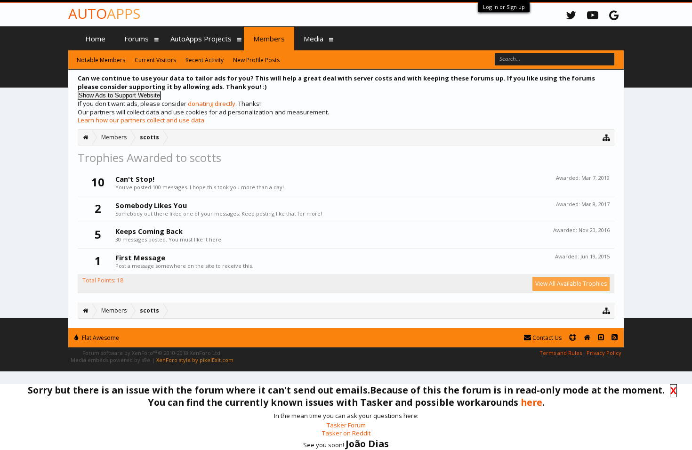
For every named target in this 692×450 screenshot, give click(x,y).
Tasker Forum (346, 425)
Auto (104, 13)
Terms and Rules (560, 352)
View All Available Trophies (571, 284)
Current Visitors (155, 60)
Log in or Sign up (504, 6)
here (531, 402)
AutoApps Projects (201, 38)
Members (269, 38)
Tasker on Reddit (346, 433)
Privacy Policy (604, 352)
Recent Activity (204, 60)
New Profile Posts (256, 60)
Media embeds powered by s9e (110, 359)
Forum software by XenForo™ (152, 352)
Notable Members (101, 60)
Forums (136, 38)
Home (95, 38)
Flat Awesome (99, 338)
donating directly (211, 103)
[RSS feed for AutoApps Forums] (614, 337)
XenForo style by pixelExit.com (194, 359)
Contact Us (546, 338)
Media (313, 38)
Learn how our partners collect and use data (141, 120)
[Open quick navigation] (607, 137)
